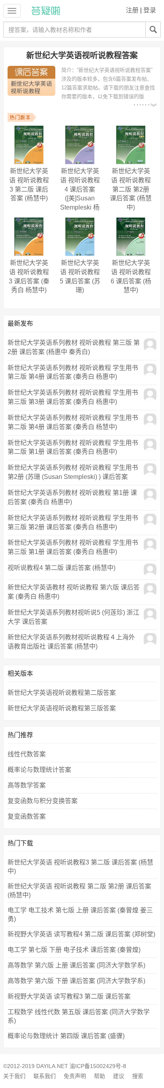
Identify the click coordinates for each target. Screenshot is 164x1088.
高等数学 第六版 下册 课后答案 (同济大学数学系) (76, 980)
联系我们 (44, 1076)
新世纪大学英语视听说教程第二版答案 (62, 692)
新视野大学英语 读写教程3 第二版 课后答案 (69, 996)
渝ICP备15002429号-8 (98, 1066)
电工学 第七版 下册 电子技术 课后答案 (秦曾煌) (74, 949)
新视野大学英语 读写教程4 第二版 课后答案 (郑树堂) (81, 934)
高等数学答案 (27, 785)
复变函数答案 (27, 816)
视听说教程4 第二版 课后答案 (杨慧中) (61, 567)
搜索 (137, 1076)
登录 (149, 10)
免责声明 (75, 1076)
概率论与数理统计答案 (39, 769)
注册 (132, 10)
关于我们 (14, 1076)
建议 (118, 1076)
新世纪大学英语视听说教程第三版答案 (62, 708)
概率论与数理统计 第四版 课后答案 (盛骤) (66, 1036)
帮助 (99, 1076)
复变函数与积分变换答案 (43, 800)
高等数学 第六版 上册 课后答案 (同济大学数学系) (76, 965)
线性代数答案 (27, 754)
